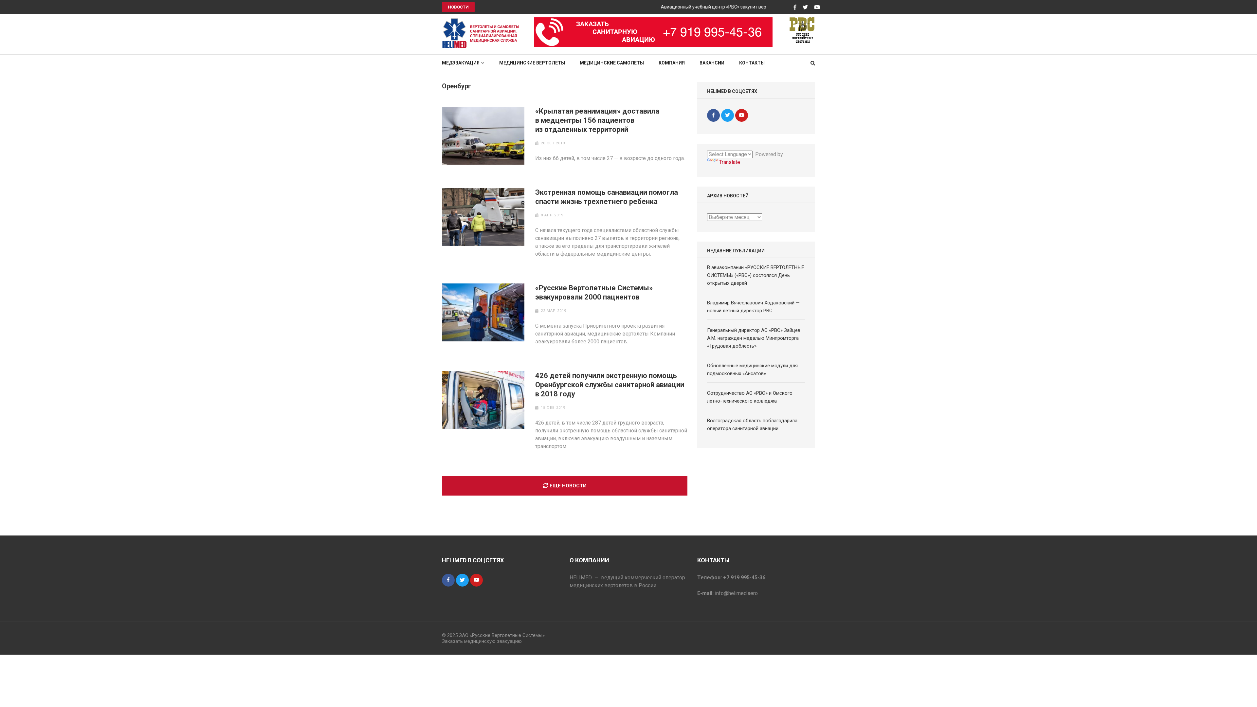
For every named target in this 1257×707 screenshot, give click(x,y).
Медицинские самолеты (612, 62)
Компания (672, 62)
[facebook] (713, 115)
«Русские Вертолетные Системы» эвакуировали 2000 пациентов (594, 292)
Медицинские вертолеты (532, 62)
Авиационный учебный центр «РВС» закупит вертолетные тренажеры (721, 6)
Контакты (752, 62)
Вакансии (712, 62)
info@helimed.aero (736, 593)
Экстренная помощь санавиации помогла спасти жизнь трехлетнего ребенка (606, 197)
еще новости (568, 486)
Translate (729, 162)
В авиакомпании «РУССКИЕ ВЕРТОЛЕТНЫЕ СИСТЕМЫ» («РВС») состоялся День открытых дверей (755, 275)
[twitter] (727, 115)
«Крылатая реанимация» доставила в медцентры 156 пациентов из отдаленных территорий (597, 120)
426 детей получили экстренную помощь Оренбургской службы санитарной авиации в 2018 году (609, 385)
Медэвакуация (461, 62)
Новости (458, 7)
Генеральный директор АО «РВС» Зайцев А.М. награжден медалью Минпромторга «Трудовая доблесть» (753, 338)
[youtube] (741, 115)
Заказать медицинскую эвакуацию (482, 641)
